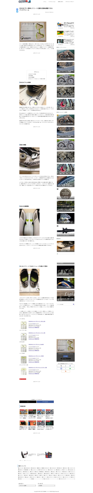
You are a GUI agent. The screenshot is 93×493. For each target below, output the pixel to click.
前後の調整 (31, 75)
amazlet (34, 323)
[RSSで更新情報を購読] (65, 371)
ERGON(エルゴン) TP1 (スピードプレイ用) (37, 332)
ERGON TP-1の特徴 (32, 74)
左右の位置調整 (31, 77)
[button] (74, 304)
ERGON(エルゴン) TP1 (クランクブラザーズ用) (38, 367)
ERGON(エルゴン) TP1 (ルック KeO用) (36, 344)
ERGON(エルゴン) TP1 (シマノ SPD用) (36, 356)
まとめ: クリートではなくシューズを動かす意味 (37, 78)
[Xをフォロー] (61, 366)
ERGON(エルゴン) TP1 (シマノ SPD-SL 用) (37, 321)
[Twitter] (17, 11)
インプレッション (23, 379)
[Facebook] (17, 9)
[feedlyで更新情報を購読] (70, 368)
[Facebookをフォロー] (70, 366)
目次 (35, 71)
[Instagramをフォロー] (61, 368)
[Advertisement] (36, 17)
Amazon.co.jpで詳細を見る (34, 327)
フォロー (66, 356)
